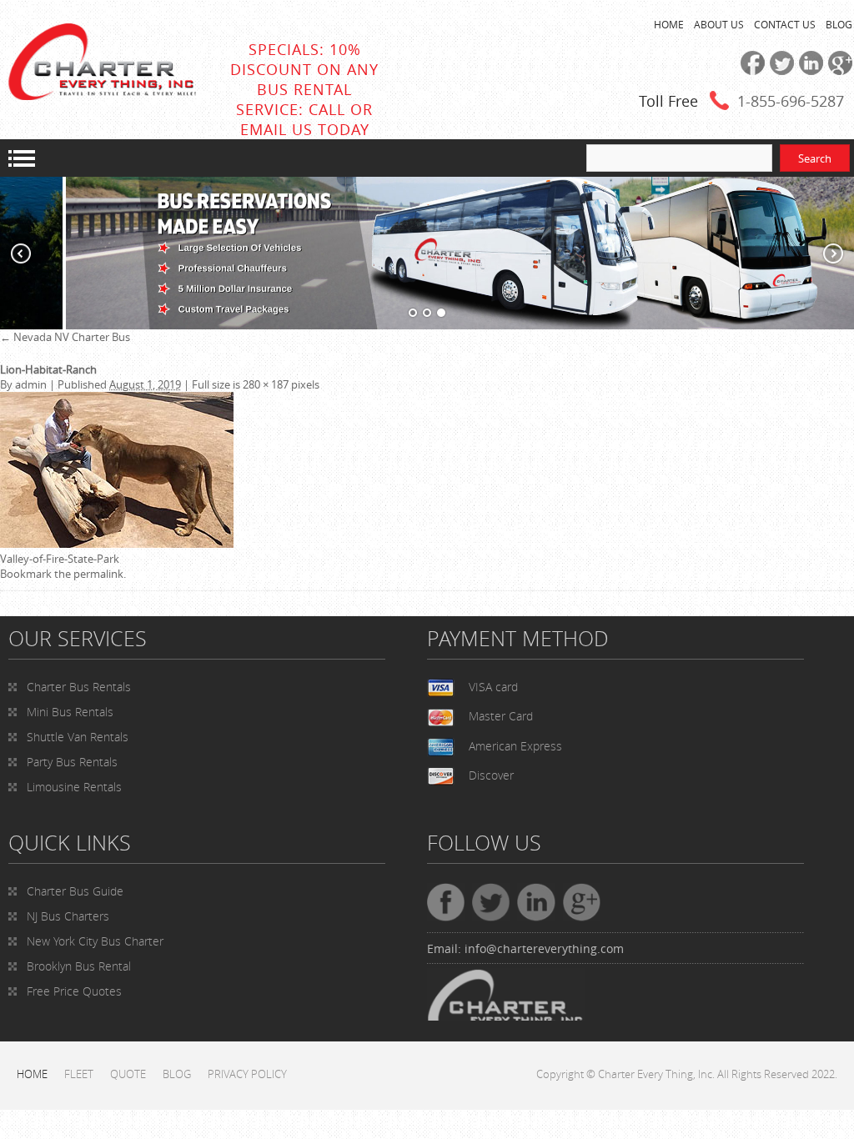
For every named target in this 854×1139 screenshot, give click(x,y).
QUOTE (128, 1073)
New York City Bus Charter (95, 941)
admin (31, 384)
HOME (669, 24)
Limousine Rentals (74, 787)
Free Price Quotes (74, 991)
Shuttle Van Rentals (77, 737)
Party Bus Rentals (72, 762)
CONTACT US (785, 24)
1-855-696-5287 (790, 101)
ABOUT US (719, 24)
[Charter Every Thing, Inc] (102, 95)
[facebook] (750, 70)
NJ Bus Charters (68, 916)
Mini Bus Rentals (70, 712)
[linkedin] (808, 70)
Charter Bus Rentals (79, 687)
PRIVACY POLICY (247, 1073)
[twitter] (779, 70)
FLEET (78, 1073)
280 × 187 (266, 384)
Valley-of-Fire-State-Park (59, 558)
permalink (98, 573)
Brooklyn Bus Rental (79, 966)
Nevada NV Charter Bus (65, 336)
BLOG (839, 24)
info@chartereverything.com (544, 948)
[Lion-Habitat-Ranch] (117, 543)
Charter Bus (75, 891)
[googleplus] (837, 70)
